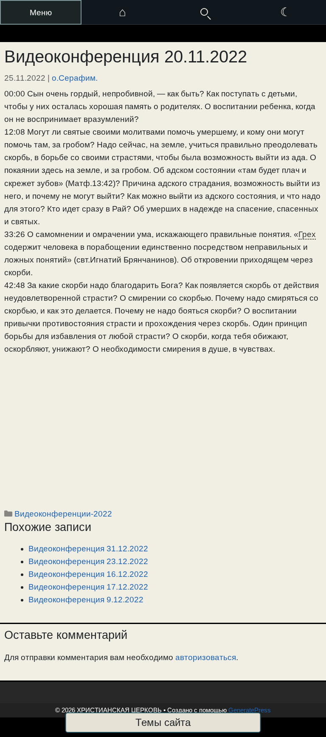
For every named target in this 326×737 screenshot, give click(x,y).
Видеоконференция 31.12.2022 (88, 548)
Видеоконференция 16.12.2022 (88, 574)
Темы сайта (163, 722)
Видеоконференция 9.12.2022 (85, 599)
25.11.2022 (24, 77)
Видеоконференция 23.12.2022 (88, 561)
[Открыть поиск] (203, 12)
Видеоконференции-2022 (63, 513)
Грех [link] (307, 234)
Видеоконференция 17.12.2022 (88, 586)
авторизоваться (205, 657)
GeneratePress (249, 710)
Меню (41, 12)
